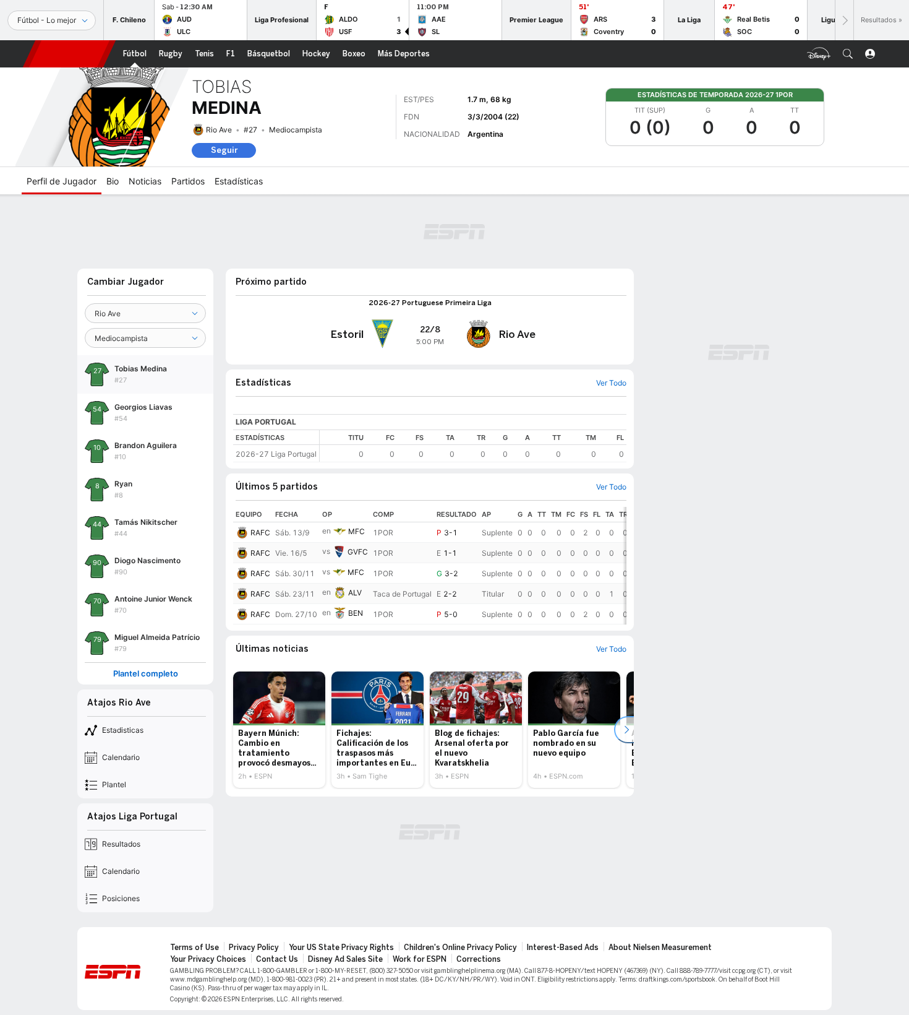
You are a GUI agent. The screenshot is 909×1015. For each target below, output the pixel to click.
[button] (848, 54)
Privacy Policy (254, 947)
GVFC (358, 551)
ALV (355, 592)
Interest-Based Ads (563, 947)
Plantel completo (145, 673)
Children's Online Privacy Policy (460, 947)
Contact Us (277, 959)
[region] (473, 446)
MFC (356, 531)
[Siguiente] (844, 20)
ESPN (69, 53)
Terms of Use (194, 947)
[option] (279, 730)
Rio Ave (219, 129)
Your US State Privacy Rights (341, 947)
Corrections (478, 959)
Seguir (224, 150)
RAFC (260, 532)
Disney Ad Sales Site (345, 959)
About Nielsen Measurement (660, 947)
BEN (355, 613)
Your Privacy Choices (208, 959)
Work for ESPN (419, 959)
